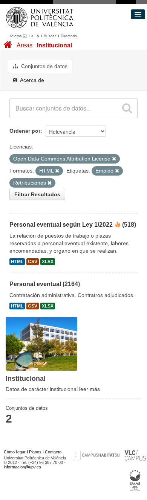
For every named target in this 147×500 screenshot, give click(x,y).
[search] (127, 108)
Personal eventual (35, 284)
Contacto (53, 452)
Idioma (16, 36)
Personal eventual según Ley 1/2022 (61, 224)
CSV (32, 261)
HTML (17, 261)
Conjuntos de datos (43, 66)
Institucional (54, 45)
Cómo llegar (15, 452)
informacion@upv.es (22, 467)
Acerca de (31, 80)
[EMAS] (135, 480)
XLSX (48, 261)
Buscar (50, 36)
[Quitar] (114, 159)
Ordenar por (24, 131)
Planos (35, 452)
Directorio (69, 36)
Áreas (24, 45)
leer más (89, 389)
